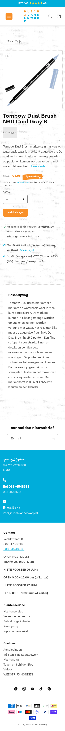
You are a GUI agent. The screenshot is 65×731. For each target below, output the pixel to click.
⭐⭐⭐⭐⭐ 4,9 (38, 3)
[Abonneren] (54, 438)
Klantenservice (13, 611)
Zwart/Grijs (14, 41)
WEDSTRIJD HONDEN (18, 674)
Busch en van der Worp (36, 724)
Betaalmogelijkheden (17, 621)
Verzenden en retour (16, 616)
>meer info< (27, 250)
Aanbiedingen (12, 650)
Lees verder (38, 166)
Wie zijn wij (10, 626)
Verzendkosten (23, 182)
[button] (6, 16)
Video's (8, 669)
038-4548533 (19, 487)
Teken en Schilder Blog (18, 664)
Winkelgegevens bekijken (23, 236)
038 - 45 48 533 (13, 549)
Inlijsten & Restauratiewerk (20, 655)
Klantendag (11, 659)
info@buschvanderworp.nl (20, 513)
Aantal (7, 191)
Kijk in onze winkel (15, 631)
